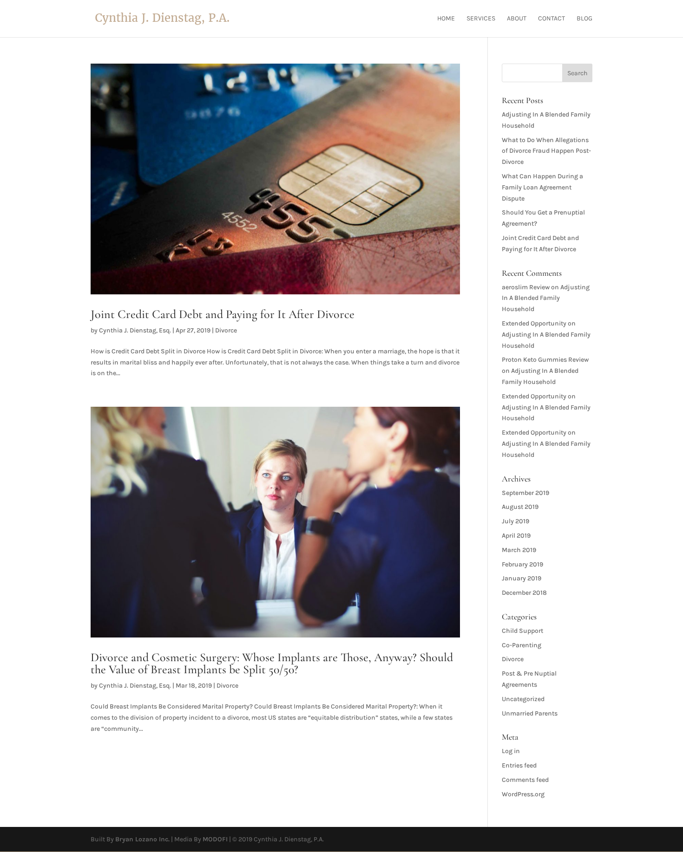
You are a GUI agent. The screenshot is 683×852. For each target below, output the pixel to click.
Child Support (522, 631)
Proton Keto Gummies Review (545, 360)
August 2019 (520, 507)
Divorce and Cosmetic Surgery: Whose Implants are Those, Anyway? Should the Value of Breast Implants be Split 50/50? (272, 663)
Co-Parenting (521, 645)
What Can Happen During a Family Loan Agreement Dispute (542, 187)
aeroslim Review (526, 287)
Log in (511, 751)
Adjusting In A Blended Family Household (546, 298)
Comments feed (525, 780)
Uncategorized (523, 699)
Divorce (226, 330)
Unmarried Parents (530, 713)
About (516, 18)
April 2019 (516, 536)
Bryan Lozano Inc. (142, 839)
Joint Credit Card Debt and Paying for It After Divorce (223, 314)
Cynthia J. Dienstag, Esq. (135, 330)
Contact (551, 18)
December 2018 (524, 593)
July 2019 (515, 521)
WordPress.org (523, 794)
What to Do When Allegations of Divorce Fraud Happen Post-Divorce (546, 151)
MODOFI (215, 839)
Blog (584, 18)
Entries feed (519, 765)
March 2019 (519, 550)
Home (446, 18)
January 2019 (521, 578)
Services (480, 18)
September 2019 (525, 493)
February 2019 (522, 564)
